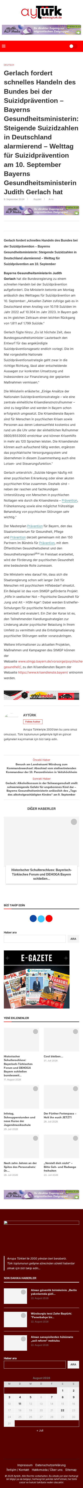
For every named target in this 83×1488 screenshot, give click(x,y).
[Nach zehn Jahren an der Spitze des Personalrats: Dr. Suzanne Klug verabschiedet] (21, 1146)
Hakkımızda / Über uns (47, 1470)
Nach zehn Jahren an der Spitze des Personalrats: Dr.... (20, 1167)
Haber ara (10, 932)
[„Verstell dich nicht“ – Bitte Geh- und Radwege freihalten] (61, 1146)
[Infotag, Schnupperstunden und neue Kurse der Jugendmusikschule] (21, 1097)
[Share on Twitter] (36, 226)
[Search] (61, 46)
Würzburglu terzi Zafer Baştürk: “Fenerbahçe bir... (51, 1315)
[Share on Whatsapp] (44, 226)
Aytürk (29, 715)
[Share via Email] (49, 226)
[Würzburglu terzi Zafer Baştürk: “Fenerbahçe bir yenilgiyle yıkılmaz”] (15, 1319)
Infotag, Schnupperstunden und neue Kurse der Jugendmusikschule (19, 1119)
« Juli (40, 1430)
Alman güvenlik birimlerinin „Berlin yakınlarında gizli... (54, 1292)
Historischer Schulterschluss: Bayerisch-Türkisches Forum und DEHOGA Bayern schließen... (41, 874)
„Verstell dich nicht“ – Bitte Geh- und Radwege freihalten (60, 1167)
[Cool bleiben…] (61, 1040)
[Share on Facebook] (32, 226)
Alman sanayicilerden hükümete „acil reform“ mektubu (52, 1338)
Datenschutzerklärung (50, 1465)
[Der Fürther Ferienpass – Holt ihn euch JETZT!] (61, 1097)
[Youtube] (46, 1451)
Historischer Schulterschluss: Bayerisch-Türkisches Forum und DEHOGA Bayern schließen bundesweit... (18, 1066)
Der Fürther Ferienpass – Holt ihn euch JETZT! (60, 1115)
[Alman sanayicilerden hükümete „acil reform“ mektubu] (15, 1343)
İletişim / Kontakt (18, 1470)
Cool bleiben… (53, 1056)
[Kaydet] (74, 822)
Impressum (25, 1465)
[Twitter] (41, 1451)
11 (20, 1403)
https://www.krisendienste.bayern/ (43, 672)
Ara (73, 1364)
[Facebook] (36, 1451)
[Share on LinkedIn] (40, 226)
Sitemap (70, 1470)
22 (62, 1410)
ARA (73, 938)
